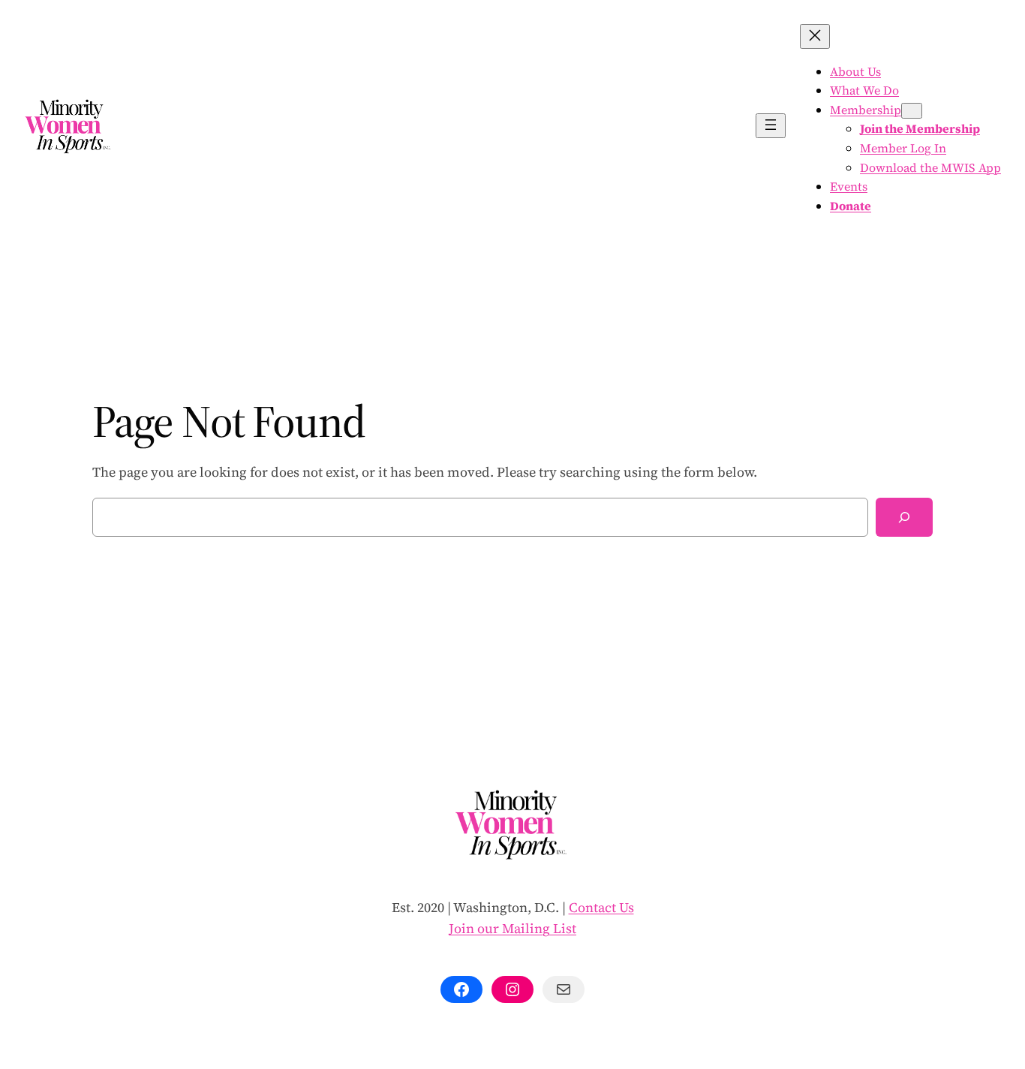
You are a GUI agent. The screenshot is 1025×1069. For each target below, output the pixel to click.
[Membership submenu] (911, 111)
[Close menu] (815, 36)
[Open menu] (771, 125)
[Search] (904, 517)
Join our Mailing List (512, 928)
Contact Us (601, 907)
